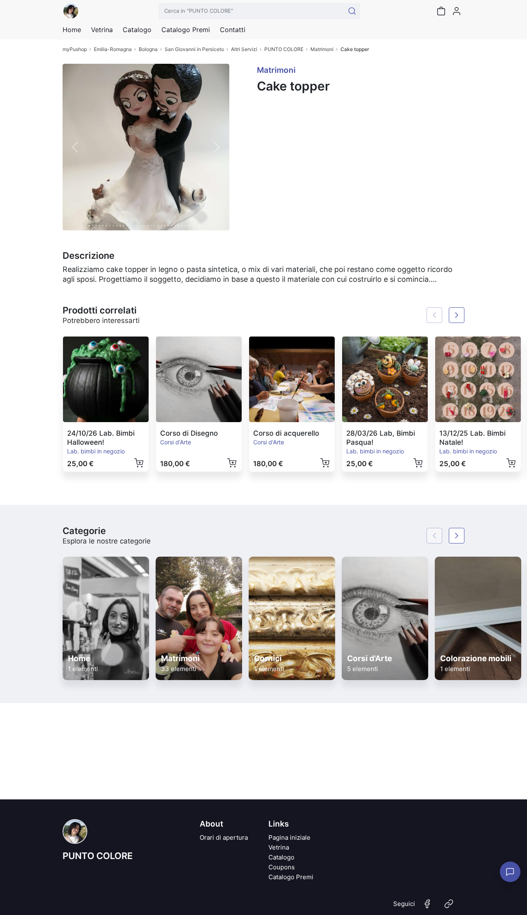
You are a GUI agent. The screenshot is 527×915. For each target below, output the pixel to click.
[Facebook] (427, 907)
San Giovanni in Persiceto (194, 49)
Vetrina (278, 847)
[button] (75, 147)
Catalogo (137, 29)
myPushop (75, 49)
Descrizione (88, 255)
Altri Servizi (244, 49)
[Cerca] (352, 11)
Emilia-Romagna (113, 49)
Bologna (148, 49)
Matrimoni (321, 49)
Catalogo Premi (290, 877)
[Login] (456, 11)
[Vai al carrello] (441, 11)
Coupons (281, 867)
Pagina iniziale (289, 837)
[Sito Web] (449, 907)
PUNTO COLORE (283, 49)
